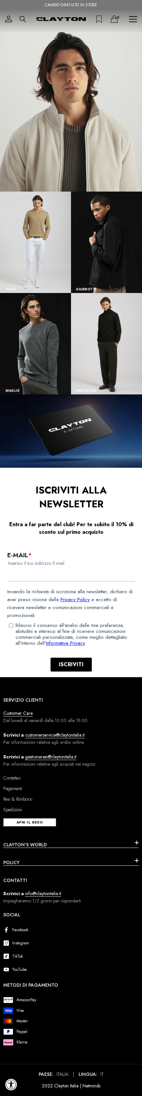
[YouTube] (7, 969)
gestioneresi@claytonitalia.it (50, 756)
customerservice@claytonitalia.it (55, 735)
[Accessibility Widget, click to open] (11, 1084)
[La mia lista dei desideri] (99, 19)
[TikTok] (7, 956)
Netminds (91, 1085)
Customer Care (18, 713)
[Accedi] (8, 19)
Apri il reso (30, 822)
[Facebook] (7, 929)
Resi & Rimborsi (17, 799)
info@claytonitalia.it (43, 893)
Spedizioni (12, 809)
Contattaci (12, 778)
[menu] (133, 19)
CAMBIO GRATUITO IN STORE (71, 5)
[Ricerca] (23, 19)
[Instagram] (7, 943)
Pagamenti (12, 788)
